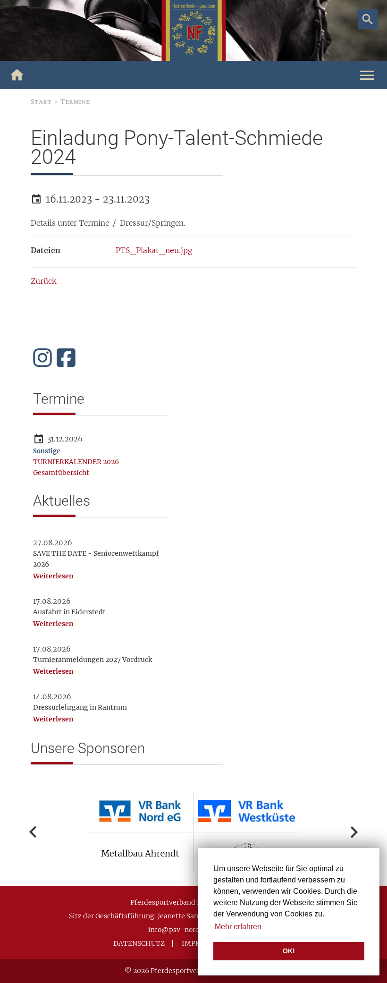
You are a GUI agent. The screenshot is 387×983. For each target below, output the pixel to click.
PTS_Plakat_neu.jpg (154, 250)
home (17, 75)
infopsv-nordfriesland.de (193, 929)
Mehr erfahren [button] (238, 927)
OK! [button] (289, 951)
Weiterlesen (53, 576)
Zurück (43, 281)
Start (41, 102)
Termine (75, 102)
